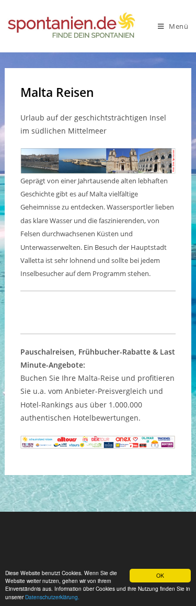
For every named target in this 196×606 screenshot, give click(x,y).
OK (160, 575)
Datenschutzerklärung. (52, 597)
